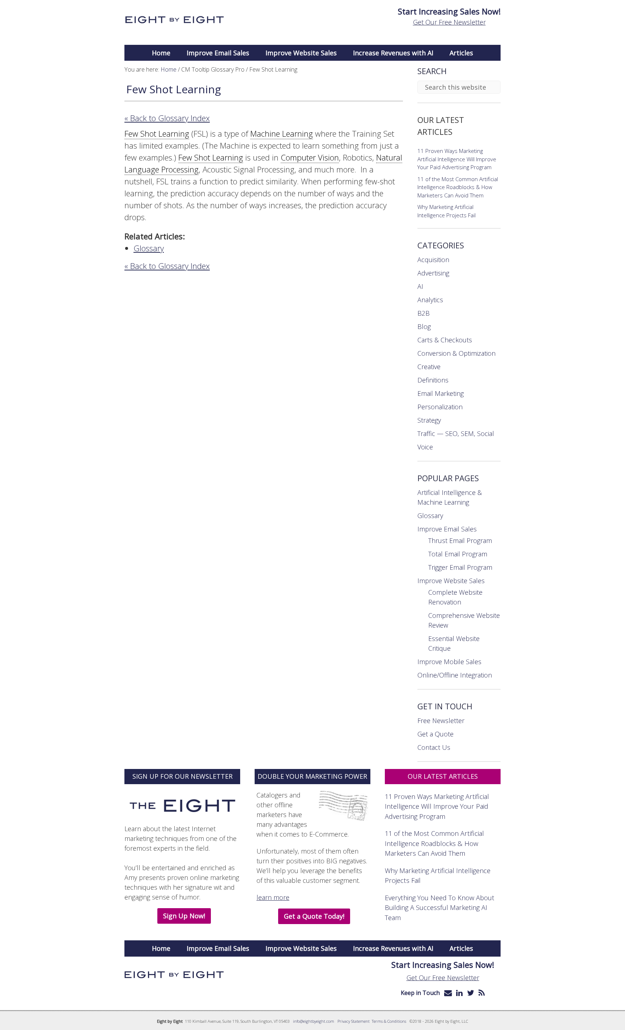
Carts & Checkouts (444, 340)
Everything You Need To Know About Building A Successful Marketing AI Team (439, 907)
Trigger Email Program (460, 567)
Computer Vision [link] (310, 157)
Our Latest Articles (443, 776)
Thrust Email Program (460, 540)
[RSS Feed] (482, 993)
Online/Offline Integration (454, 675)
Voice (425, 447)
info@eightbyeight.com (313, 1021)
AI (420, 286)
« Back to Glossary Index (167, 117)
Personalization (440, 406)
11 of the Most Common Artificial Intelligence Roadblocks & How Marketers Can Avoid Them (457, 187)
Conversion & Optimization (456, 353)
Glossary (148, 248)
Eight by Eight (174, 19)
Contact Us (433, 747)
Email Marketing (440, 393)
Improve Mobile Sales (449, 661)
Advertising (433, 273)
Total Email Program (457, 554)
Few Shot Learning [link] (156, 133)
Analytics (430, 299)
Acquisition (433, 259)
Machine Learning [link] (281, 133)
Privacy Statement (353, 1021)
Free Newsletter (440, 720)
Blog (424, 326)
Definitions (432, 380)
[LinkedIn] (459, 993)
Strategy (429, 420)
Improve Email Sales (447, 529)
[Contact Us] (448, 993)
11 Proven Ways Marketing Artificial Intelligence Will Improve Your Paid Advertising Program (456, 159)
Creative (429, 366)
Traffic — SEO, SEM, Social (455, 433)
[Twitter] (470, 993)
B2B (423, 313)
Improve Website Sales (451, 580)
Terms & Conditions (389, 1021)
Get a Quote (435, 734)
